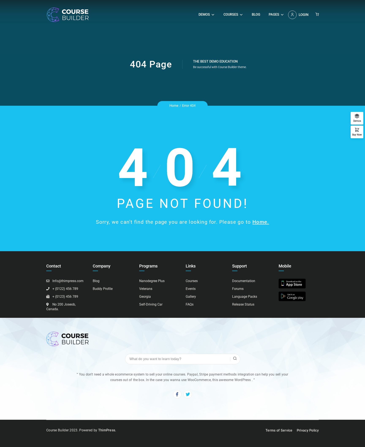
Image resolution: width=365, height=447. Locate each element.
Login (303, 15)
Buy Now (357, 134)
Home (173, 106)
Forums (238, 289)
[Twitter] (188, 394)
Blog (256, 14)
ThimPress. (107, 430)
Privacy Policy (308, 430)
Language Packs (244, 297)
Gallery (191, 297)
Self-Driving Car (150, 304)
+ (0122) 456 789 (65, 289)
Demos (204, 14)
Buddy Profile (103, 289)
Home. (260, 222)
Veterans (145, 289)
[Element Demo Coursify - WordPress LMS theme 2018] (67, 14)
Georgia (145, 297)
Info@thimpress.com (67, 281)
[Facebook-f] (177, 394)
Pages (274, 14)
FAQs (189, 304)
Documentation (243, 281)
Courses (230, 14)
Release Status (243, 304)
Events (191, 289)
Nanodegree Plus (152, 281)
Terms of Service (279, 430)
